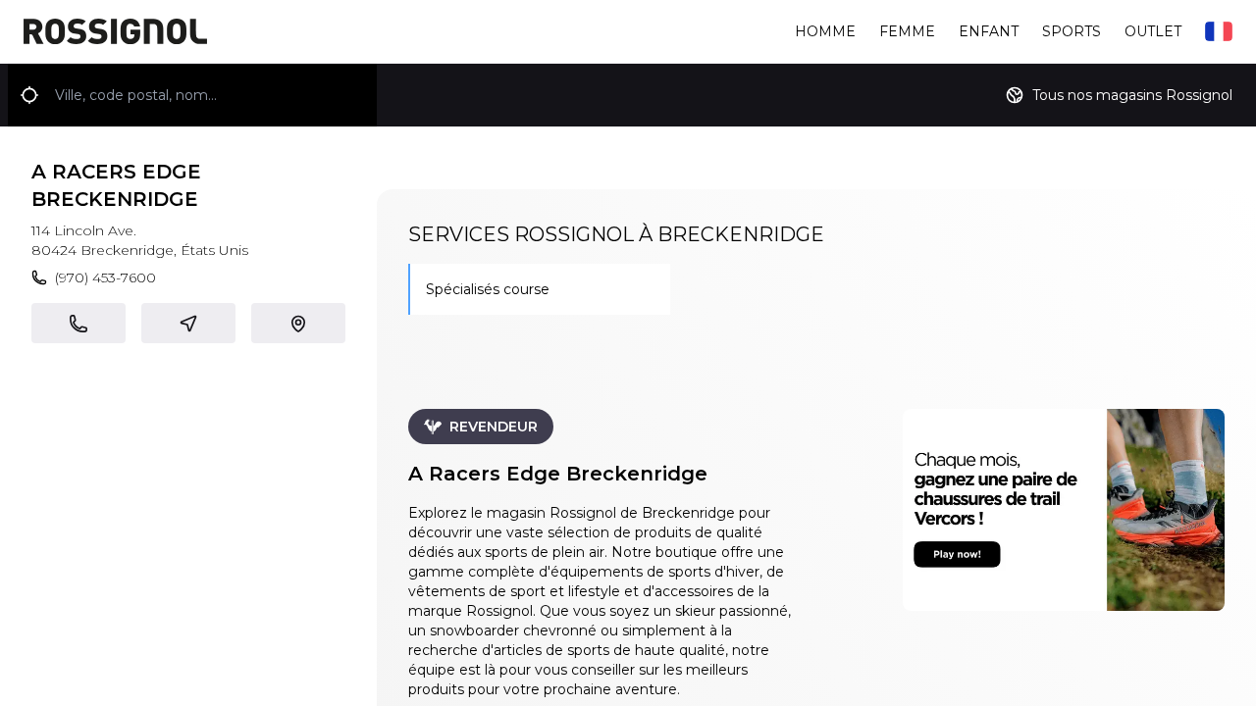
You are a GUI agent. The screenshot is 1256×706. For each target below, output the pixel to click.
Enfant (989, 31)
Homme (825, 31)
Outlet (1153, 31)
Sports (1071, 31)
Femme (907, 31)
